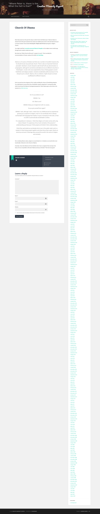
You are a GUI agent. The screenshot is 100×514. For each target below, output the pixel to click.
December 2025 (74, 90)
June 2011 (73, 402)
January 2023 (73, 148)
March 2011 (73, 407)
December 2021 (74, 172)
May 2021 (72, 185)
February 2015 (73, 321)
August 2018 (73, 244)
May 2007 (72, 492)
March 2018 (73, 253)
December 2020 (74, 194)
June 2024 (73, 117)
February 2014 (73, 343)
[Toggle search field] (89, 16)
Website (16, 207)
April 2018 (73, 251)
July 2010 (72, 422)
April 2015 (73, 317)
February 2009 (73, 453)
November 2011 (74, 393)
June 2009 (73, 446)
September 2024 (74, 112)
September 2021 (74, 178)
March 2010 (73, 429)
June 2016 (73, 292)
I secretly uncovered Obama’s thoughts (34, 48)
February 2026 (73, 86)
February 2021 (73, 191)
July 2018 (72, 246)
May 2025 (72, 103)
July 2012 (72, 378)
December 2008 (74, 457)
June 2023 (73, 139)
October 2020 (73, 198)
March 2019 (73, 231)
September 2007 (74, 485)
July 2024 (72, 115)
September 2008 (74, 462)
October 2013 (73, 350)
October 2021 (73, 176)
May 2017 (72, 272)
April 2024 (73, 121)
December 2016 (74, 281)
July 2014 (72, 334)
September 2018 (74, 242)
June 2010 (73, 424)
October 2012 (73, 373)
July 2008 (72, 466)
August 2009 (73, 442)
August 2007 (73, 486)
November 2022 (74, 152)
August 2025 (73, 97)
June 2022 (73, 161)
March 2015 (73, 319)
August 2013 (73, 354)
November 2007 (74, 481)
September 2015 (74, 308)
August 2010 (73, 420)
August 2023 (73, 136)
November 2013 (74, 349)
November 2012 (74, 371)
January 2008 (73, 477)
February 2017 (73, 277)
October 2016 (73, 284)
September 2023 (74, 134)
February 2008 (73, 475)
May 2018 (72, 249)
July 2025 (72, 99)
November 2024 (74, 108)
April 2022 (73, 165)
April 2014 (73, 339)
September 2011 (74, 396)
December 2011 (74, 391)
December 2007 (74, 479)
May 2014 (72, 338)
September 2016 (74, 286)
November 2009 (74, 437)
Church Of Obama (25, 27)
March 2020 (73, 211)
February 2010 (73, 431)
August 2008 (73, 464)
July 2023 (72, 137)
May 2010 (72, 426)
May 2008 (72, 470)
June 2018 (73, 248)
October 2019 (73, 218)
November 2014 (74, 327)
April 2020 (73, 209)
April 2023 (73, 143)
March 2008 (73, 474)
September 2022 (74, 156)
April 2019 (73, 229)
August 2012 (73, 376)
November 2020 (74, 196)
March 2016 (73, 297)
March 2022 (73, 167)
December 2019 (74, 216)
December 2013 (74, 347)
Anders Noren (84, 511)
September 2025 (74, 95)
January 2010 (73, 433)
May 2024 (72, 119)
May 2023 (72, 141)
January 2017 (73, 279)
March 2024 (73, 123)
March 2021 (73, 189)
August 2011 (73, 398)
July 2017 (72, 268)
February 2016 (73, 299)
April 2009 (73, 450)
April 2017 (73, 273)
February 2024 (73, 125)
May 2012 (72, 382)
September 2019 (74, 220)
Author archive (16, 160)
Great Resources (15, 16)
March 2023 (73, 145)
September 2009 (74, 440)
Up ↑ (90, 511)
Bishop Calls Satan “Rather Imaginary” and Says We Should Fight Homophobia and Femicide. (79, 42)
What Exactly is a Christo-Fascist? (81, 62)
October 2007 (73, 483)
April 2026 (73, 82)
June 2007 (73, 490)
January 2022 (73, 171)
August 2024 (73, 114)
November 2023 (74, 130)
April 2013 (73, 362)
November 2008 (74, 459)
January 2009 (73, 455)
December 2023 (74, 128)
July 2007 (72, 488)
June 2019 (73, 226)
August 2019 (73, 222)
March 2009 (73, 451)
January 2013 (73, 367)
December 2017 (74, 259)
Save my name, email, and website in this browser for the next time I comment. (31, 212)
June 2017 (73, 270)
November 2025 (74, 92)
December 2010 (74, 413)
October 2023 (73, 132)
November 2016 (74, 283)
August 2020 (73, 202)
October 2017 (73, 262)
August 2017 (73, 266)
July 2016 (72, 290)
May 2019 (72, 227)
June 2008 (73, 468)
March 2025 (73, 106)
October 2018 (73, 240)
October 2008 (73, 461)
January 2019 (73, 235)
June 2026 (73, 79)
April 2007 (73, 494)
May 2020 (72, 207)
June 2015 (73, 314)
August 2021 (73, 180)
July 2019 (72, 224)
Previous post (48, 163)
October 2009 (73, 439)
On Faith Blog (40, 55)
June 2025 (73, 101)
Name (16, 195)
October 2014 (73, 328)
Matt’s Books (26, 16)
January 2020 (73, 215)
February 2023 (73, 147)
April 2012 (73, 384)
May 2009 (72, 448)
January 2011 (73, 411)
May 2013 (72, 360)
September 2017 (74, 264)
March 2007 (73, 496)
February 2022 (73, 169)
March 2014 (73, 341)
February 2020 (73, 213)
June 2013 (73, 358)
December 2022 (74, 150)
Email (16, 201)
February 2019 (73, 233)
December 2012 (74, 369)
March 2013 (73, 363)
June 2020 (73, 205)
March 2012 (73, 385)
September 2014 (74, 330)
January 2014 (73, 345)
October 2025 (73, 93)
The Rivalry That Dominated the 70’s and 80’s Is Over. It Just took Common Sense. (79, 33)
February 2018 (73, 255)
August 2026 (73, 75)
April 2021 (73, 187)
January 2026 (73, 88)
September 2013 (74, 352)
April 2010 (73, 428)
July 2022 (72, 160)
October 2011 (73, 395)
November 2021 (74, 174)
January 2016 (73, 301)
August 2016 (73, 288)
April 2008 (73, 472)
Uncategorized (48, 159)
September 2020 (74, 200)
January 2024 (73, 126)
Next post (47, 164)
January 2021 (73, 193)
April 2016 (73, 295)
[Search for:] (79, 25)
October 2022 (73, 154)
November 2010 (74, 415)
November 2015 (74, 305)
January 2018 (73, 257)
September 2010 (74, 418)
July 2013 (72, 356)
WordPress (34, 511)
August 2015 (73, 310)
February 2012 (73, 387)
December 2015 (74, 303)
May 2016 (72, 294)
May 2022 (72, 163)
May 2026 (72, 80)
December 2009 (74, 435)
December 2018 (74, 237)
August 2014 (73, 332)
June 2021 (73, 183)
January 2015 (73, 323)
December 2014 (74, 325)
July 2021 (72, 182)
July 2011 (72, 400)
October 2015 (73, 306)
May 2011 (72, 404)
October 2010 (73, 417)
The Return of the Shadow (79, 64)
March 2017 (73, 275)
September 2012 (74, 374)
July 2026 (72, 77)
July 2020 (72, 204)
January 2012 (73, 389)
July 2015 (72, 312)
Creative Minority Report (50, 6)
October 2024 (73, 110)
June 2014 (73, 336)
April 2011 (73, 406)
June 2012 (73, 380)
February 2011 (73, 409)
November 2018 (74, 238)
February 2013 (73, 365)
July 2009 (72, 444)
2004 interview (24, 88)
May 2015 (72, 316)
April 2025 (73, 104)
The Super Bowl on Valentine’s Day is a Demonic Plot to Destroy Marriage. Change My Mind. (80, 46)
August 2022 (73, 158)
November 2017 (74, 261)
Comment (17, 179)
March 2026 (73, 84)
